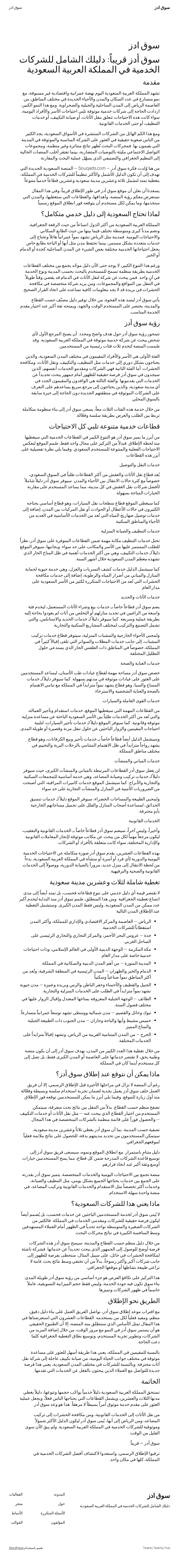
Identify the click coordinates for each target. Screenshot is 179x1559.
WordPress (16, 1548)
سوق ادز (162, 7)
